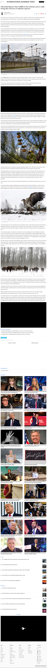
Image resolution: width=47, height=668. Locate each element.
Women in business (12, 657)
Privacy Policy (21, 651)
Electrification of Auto (13, 651)
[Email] (44, 14)
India (28, 648)
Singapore (29, 650)
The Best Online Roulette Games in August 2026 (9, 609)
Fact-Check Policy (21, 657)
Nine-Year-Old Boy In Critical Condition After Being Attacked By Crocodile (13, 575)
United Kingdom (30, 651)
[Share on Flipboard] (40, 14)
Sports (1, 660)
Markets (2, 650)
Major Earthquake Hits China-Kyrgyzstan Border (9, 564)
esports (11, 658)
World (1, 647)
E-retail (11, 647)
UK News (2, 648)
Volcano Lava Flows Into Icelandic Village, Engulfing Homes (11, 580)
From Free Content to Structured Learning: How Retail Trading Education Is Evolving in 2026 (16, 598)
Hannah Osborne (7, 12)
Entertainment (2, 657)
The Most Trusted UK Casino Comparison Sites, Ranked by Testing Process (13, 593)
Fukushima (31, 186)
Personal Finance (3, 654)
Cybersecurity (11, 654)
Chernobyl (25, 34)
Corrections (20, 654)
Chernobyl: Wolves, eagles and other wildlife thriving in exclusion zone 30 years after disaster (17, 332)
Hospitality (11, 648)
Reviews (2, 661)
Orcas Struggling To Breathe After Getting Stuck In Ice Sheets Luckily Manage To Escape (15, 559)
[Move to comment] (45, 14)
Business (2, 651)
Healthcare (11, 650)
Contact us (20, 648)
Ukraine (14, 116)
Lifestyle (2, 658)
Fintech (11, 661)
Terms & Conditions (21, 650)
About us (20, 647)
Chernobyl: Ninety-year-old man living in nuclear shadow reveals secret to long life (15, 334)
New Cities (11, 660)
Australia (29, 647)
